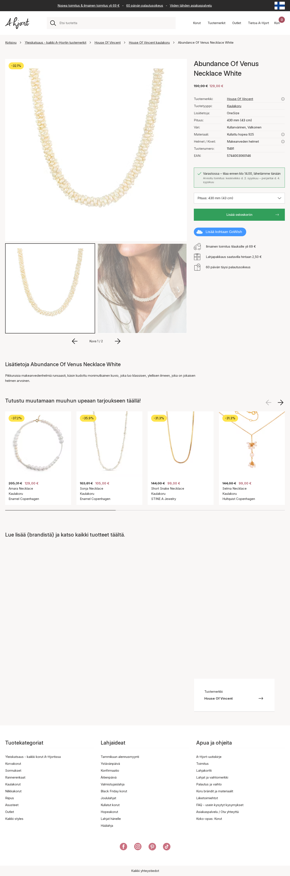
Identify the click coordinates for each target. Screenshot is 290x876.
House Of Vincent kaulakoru (149, 42)
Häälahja (107, 826)
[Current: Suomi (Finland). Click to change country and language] (280, 5)
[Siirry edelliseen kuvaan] (74, 341)
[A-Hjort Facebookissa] (123, 847)
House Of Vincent (107, 42)
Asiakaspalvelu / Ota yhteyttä (217, 812)
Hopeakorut (109, 812)
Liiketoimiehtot (207, 798)
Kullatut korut (110, 805)
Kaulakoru (234, 106)
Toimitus (202, 764)
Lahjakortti (204, 770)
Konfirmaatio (110, 770)
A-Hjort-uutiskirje (209, 757)
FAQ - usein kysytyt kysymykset (219, 805)
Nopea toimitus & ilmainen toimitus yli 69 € (89, 5)
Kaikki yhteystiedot (145, 871)
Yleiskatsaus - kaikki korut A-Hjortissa (33, 757)
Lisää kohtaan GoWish (224, 232)
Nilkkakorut (13, 791)
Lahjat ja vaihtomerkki (212, 777)
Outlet (9, 812)
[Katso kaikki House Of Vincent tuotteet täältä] (283, 99)
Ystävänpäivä (110, 764)
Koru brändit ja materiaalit (214, 791)
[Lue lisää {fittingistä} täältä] (283, 141)
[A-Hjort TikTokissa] (166, 847)
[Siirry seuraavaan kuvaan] (117, 341)
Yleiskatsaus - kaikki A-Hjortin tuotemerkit (55, 42)
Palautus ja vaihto (209, 784)
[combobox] (115, 23)
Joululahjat (108, 798)
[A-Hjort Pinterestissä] (152, 847)
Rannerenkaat (15, 777)
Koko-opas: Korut (209, 819)
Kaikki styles (14, 819)
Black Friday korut (114, 791)
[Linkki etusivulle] (17, 23)
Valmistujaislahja (113, 784)
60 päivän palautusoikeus (144, 5)
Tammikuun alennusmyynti (120, 757)
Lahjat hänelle (111, 819)
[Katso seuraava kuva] (280, 402)
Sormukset (13, 770)
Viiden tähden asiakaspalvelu (191, 5)
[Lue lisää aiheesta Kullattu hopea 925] (283, 134)
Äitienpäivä (109, 777)
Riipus (9, 798)
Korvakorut (13, 764)
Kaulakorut (13, 784)
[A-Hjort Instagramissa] (138, 847)
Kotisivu (11, 42)
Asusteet (11, 805)
